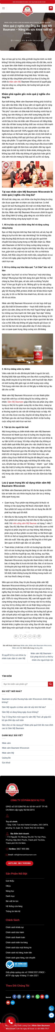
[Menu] (3, 8)
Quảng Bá (6, 758)
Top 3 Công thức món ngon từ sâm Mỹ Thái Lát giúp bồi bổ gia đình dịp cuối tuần (26, 718)
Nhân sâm (8, 22)
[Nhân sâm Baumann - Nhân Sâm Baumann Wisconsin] (27, 11)
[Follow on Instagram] (19, 997)
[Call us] (37, 997)
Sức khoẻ (6, 762)
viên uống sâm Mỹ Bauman (25, 523)
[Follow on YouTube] (8, 1002)
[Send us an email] (33, 997)
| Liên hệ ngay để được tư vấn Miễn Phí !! (32, 1029)
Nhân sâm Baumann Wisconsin (26, 22)
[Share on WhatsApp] (16, 636)
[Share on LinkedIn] (39, 636)
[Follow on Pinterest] (42, 997)
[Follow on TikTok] (24, 997)
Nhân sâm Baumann (36, 40)
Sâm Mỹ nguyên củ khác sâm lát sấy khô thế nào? (24, 707)
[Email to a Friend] (30, 636)
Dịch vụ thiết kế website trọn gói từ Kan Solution (27, 1008)
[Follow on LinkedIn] (47, 997)
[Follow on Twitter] (28, 997)
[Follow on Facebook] (14, 997)
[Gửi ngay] (50, 684)
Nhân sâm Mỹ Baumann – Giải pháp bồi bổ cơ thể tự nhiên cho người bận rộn (41, 656)
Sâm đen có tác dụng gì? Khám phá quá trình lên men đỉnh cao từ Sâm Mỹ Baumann (27, 727)
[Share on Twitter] (25, 636)
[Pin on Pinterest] (34, 636)
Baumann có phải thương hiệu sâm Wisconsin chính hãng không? (27, 701)
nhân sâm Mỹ (15, 82)
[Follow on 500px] (13, 1002)
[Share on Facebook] (20, 636)
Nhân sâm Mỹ (45, 22)
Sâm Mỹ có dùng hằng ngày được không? (20, 712)
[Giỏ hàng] (51, 8)
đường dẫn (39, 648)
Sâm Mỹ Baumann (15, 402)
